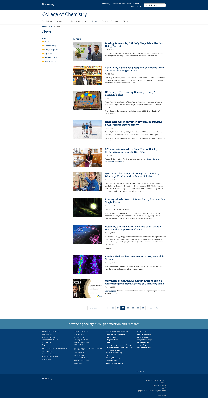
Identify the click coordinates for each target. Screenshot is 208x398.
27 (139, 308)
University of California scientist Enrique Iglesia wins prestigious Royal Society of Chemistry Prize (134, 282)
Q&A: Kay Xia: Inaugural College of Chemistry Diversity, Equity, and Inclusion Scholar (132, 175)
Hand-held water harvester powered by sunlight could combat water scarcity (133, 123)
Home (44, 26)
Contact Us (109, 342)
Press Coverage (50, 46)
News (94, 21)
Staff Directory (111, 360)
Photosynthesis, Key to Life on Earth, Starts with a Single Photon (135, 201)
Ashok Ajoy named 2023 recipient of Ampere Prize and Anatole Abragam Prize (134, 69)
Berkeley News (143, 337)
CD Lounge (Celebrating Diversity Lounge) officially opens (130, 93)
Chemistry (106, 3)
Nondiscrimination (159, 385)
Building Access (111, 337)
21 (108, 308)
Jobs (107, 355)
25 (128, 308)
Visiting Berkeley (143, 347)
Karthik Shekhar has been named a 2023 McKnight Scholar (135, 258)
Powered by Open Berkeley (156, 380)
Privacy (163, 388)
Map (43, 345)
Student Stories (50, 61)
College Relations (112, 340)
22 (113, 308)
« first (85, 308)
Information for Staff (113, 350)
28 (144, 308)
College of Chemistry (64, 14)
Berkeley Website (144, 335)
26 (133, 308)
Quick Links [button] (135, 6)
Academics (62, 21)
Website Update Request (114, 363)
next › (152, 308)
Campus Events (143, 342)
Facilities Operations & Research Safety (119, 347)
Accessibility (161, 383)
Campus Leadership (144, 340)
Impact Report (49, 53)
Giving (125, 21)
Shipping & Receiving (113, 358)
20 (103, 308)
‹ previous (93, 308)
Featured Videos (50, 57)
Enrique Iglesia (110, 291)
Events (105, 21)
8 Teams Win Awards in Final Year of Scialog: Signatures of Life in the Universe (131, 150)
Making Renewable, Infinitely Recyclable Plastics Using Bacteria (134, 45)
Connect (114, 21)
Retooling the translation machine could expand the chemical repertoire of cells (133, 228)
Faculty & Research (79, 21)
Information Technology (114, 353)
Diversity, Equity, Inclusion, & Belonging (119, 345)
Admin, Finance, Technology (115, 335)
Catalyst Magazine (51, 49)
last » (159, 308)
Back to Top (162, 395)
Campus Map (142, 345)
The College (47, 21)
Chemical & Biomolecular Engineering (127, 3)
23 (118, 308)
